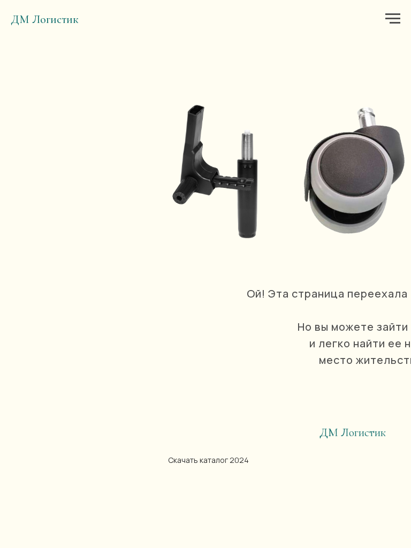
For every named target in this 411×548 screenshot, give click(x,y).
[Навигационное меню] (392, 18)
